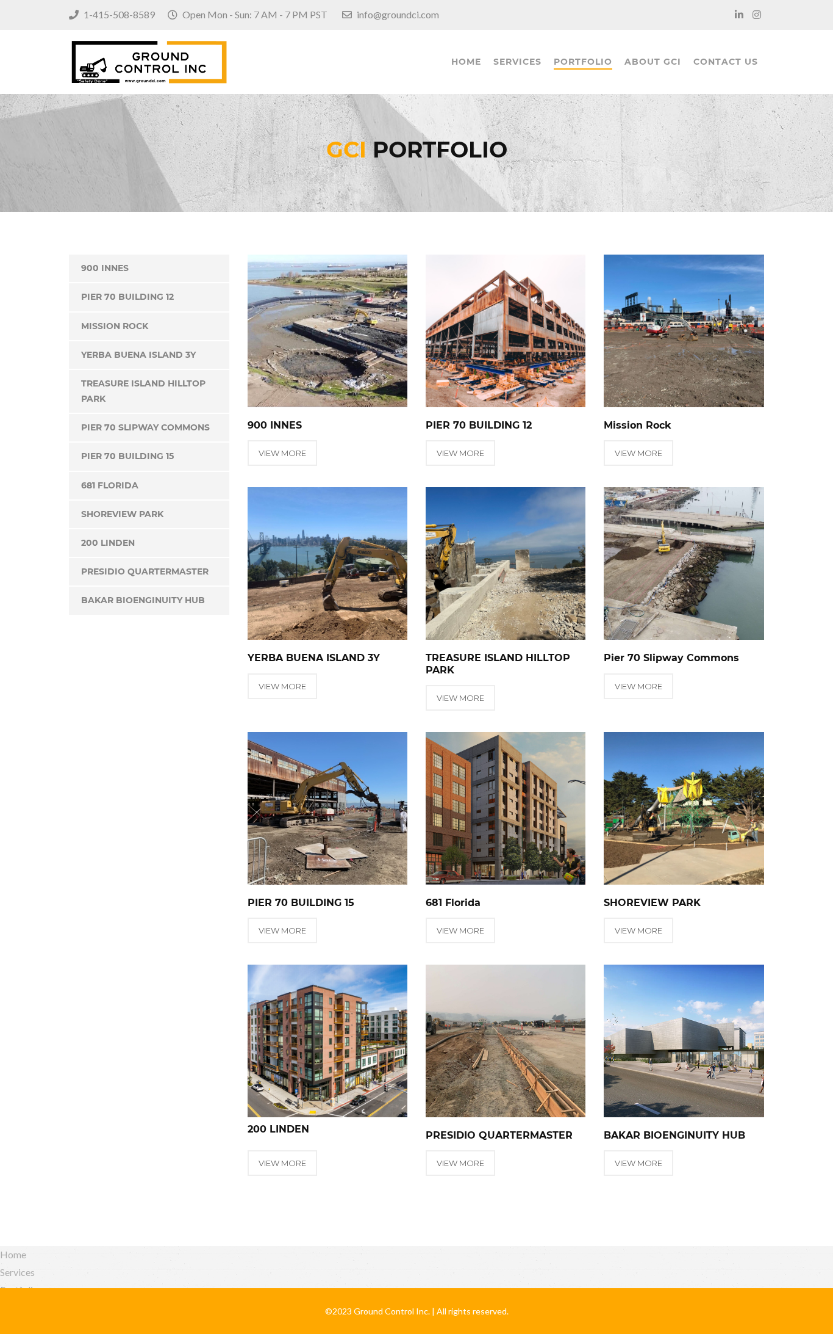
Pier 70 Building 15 (127, 456)
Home (466, 61)
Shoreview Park (122, 514)
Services (517, 61)
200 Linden (108, 542)
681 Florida (109, 485)
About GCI (652, 61)
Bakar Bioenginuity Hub (143, 600)
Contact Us (725, 61)
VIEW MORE (282, 453)
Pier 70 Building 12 (127, 296)
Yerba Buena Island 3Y (138, 354)
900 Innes (105, 268)
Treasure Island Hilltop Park (143, 391)
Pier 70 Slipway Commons (145, 427)
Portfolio (583, 61)
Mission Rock (114, 326)
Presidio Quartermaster (145, 571)
